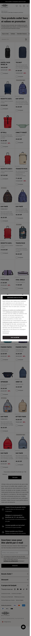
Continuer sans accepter (15, 297)
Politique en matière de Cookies (14, 312)
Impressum (6, 333)
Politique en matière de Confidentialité (13, 310)
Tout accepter (15, 337)
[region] (15, 318)
